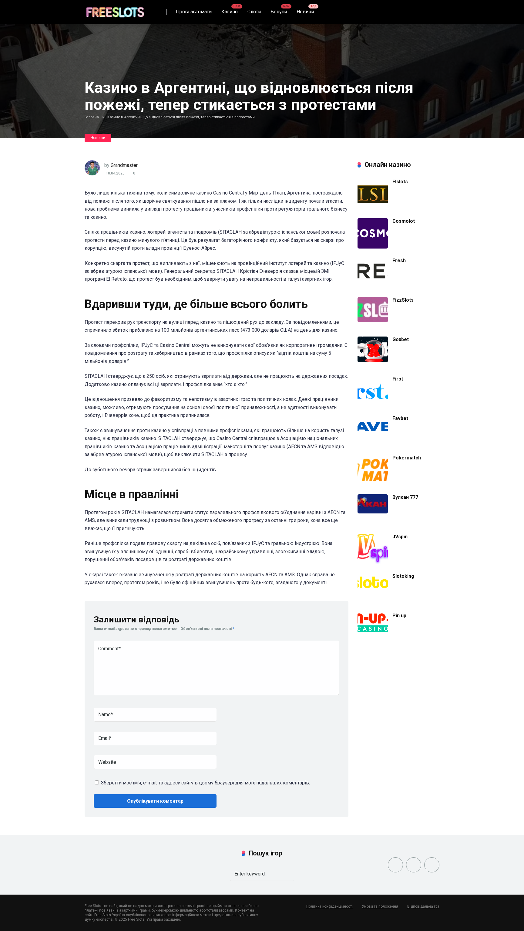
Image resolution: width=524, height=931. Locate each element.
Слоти (254, 12)
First (397, 379)
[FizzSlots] (373, 320)
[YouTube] (431, 864)
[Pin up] (373, 631)
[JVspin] (373, 562)
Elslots (400, 182)
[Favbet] (373, 436)
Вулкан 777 (405, 497)
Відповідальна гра (423, 906)
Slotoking (403, 576)
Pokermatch (406, 458)
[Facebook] (395, 864)
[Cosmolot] (373, 247)
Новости (98, 138)
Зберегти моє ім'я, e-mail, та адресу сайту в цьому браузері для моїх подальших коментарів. (205, 783)
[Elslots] (373, 207)
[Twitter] (413, 864)
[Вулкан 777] (373, 512)
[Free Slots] (115, 10)
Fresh (399, 260)
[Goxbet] (373, 361)
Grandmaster (124, 165)
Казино (229, 12)
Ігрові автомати (194, 12)
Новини (305, 12)
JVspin (400, 537)
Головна (92, 117)
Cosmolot (403, 221)
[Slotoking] (373, 594)
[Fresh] (373, 283)
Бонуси (278, 12)
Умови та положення (380, 906)
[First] (373, 399)
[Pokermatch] (373, 483)
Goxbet (400, 339)
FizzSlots (403, 300)
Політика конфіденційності (329, 906)
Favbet (400, 418)
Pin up (399, 615)
